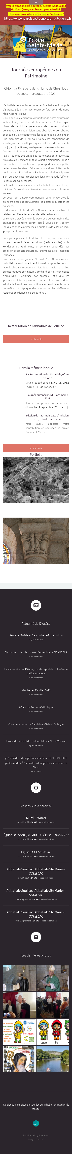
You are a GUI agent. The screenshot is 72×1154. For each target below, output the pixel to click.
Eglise (25, 852)
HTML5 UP (39, 1139)
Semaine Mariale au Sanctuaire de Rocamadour (36, 635)
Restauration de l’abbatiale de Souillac (36, 326)
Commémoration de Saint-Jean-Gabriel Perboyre (36, 724)
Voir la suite (36, 448)
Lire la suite (36, 339)
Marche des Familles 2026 (36, 690)
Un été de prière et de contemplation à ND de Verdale (36, 741)
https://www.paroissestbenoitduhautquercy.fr (37, 18)
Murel (30, 818)
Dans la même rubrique (36, 368)
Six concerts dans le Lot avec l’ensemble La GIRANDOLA (36, 652)
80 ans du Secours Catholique (36, 707)
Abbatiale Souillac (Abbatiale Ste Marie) (35, 869)
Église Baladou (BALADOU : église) (28, 835)
